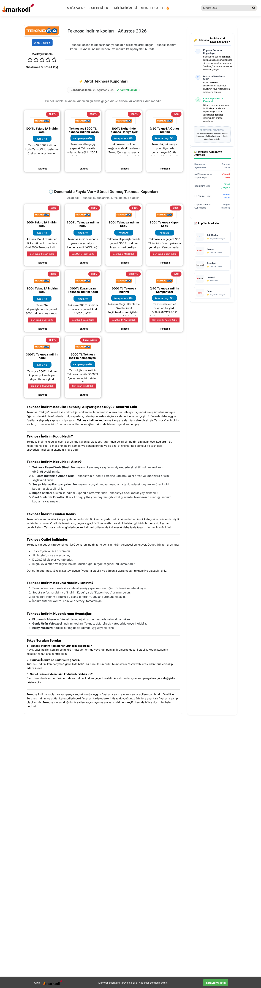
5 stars (54, 60)
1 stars (30, 60)
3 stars (42, 60)
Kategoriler (98, 8)
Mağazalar (76, 8)
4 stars (48, 60)
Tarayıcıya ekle (216, 982)
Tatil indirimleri (124, 8)
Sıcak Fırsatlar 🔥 (155, 8)
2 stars (36, 60)
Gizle (37, 982)
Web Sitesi (41, 43)
